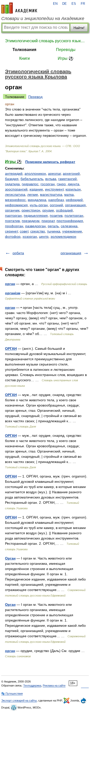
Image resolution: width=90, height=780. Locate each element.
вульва (50, 179)
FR (83, 4)
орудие (48, 210)
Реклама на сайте (54, 685)
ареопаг (54, 174)
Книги (24, 58)
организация (75, 205)
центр (43, 236)
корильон (73, 189)
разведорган (35, 226)
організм (12, 293)
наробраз (56, 200)
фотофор (12, 236)
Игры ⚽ (66, 58)
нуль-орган (39, 205)
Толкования (24, 50)
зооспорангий (16, 189)
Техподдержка (32, 685)
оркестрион (31, 210)
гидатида (12, 184)
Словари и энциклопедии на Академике (42, 18)
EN (55, 4)
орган (10, 284)
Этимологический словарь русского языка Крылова (45, 41)
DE (64, 4)
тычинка (53, 231)
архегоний (71, 174)
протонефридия (69, 221)
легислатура (15, 194)
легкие (32, 194)
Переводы (66, 50)
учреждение (72, 231)
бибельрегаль (31, 179)
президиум (31, 221)
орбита (18, 253)
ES (74, 4)
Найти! (79, 28)
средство (37, 231)
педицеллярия (36, 216)
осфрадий (64, 210)
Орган (10, 558)
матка (69, 194)
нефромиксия (16, 205)
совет (24, 231)
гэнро (61, 184)
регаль (53, 226)
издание (36, 189)
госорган (47, 184)
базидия (11, 179)
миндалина (37, 200)
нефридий (74, 200)
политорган (73, 216)
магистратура (51, 194)
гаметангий (67, 179)
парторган (13, 216)
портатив (12, 221)
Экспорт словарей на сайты (19, 700)
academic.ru (19, 8)
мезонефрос (15, 200)
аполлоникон (35, 174)
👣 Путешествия (12, 693)
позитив (56, 216)
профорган (14, 226)
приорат (48, 221)
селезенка (69, 226)
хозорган (29, 236)
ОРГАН (11, 348)
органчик (12, 210)
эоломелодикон (63, 236)
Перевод (35, 97)
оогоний (56, 205)
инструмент (54, 189)
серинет (11, 231)
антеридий (13, 174)
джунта (73, 184)
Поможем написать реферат (50, 162)
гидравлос (30, 184)
